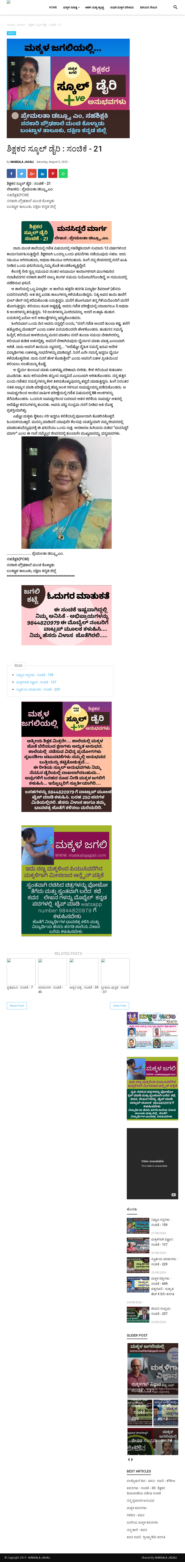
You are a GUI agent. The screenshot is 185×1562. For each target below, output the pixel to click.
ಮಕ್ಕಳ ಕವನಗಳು (137, 1508)
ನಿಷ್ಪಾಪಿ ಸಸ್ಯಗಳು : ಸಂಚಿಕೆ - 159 (34, 675)
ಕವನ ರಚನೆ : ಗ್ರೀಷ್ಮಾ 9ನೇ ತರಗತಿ (146, 1537)
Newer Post (17, 1005)
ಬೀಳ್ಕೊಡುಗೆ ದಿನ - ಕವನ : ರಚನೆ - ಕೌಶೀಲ (151, 1481)
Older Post (119, 1005)
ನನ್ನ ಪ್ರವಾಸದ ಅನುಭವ (140, 1500)
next (132, 1459)
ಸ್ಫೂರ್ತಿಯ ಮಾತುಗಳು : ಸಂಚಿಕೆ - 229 (38, 689)
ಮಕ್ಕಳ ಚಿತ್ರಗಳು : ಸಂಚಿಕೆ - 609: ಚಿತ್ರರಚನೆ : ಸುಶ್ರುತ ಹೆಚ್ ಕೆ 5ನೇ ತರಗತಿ (162, 1286)
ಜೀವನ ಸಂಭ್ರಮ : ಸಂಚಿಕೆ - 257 (161, 1311)
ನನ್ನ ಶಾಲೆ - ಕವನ (137, 1530)
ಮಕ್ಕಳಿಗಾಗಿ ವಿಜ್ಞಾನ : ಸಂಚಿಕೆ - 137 (36, 682)
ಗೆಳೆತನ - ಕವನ (135, 1515)
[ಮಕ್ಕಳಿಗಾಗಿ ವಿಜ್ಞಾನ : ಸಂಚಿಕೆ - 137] (153, 1394)
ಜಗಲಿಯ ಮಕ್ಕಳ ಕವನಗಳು (142, 1522)
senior (11, 33)
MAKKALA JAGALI (39, 1557)
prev (128, 1459)
